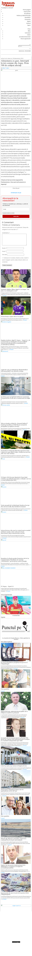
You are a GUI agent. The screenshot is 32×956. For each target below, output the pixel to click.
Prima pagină (27, 9)
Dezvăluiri (28, 17)
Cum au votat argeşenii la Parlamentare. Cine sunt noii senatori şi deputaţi (13, 182)
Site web (4, 254)
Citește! (4, 295)
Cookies (25, 952)
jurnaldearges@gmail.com (13, 915)
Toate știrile (27, 11)
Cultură (28, 23)
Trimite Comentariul (7, 265)
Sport (29, 25)
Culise (29, 35)
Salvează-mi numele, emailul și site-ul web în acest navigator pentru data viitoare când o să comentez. (15, 260)
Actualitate (27, 13)
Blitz (29, 31)
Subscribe (16, 216)
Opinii (29, 21)
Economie (28, 19)
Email (4, 251)
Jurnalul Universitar (25, 36)
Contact (7, 952)
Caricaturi (28, 33)
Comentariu (6, 233)
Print (29, 29)
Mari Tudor (6, 68)
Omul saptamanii (26, 38)
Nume (4, 248)
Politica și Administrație (24, 15)
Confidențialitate (16, 952)
